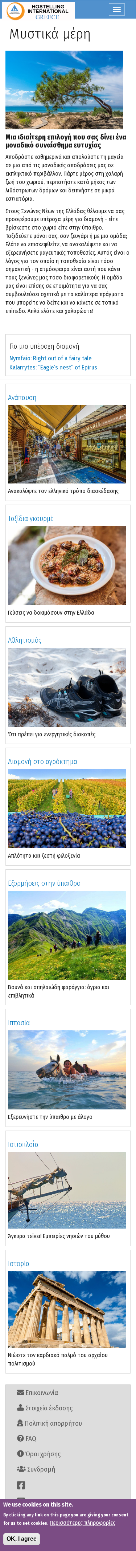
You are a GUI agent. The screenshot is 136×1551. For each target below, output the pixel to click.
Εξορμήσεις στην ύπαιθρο (44, 883)
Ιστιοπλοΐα (23, 1144)
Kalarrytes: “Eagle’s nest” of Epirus (53, 367)
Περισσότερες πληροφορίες (82, 1522)
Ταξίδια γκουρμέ (30, 518)
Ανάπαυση (22, 397)
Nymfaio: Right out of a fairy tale (50, 358)
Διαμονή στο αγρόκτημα (42, 761)
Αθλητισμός (24, 640)
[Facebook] (68, 1485)
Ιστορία (18, 1263)
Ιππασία (19, 1022)
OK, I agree (22, 1539)
